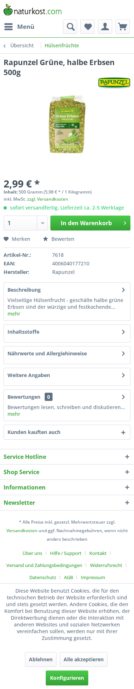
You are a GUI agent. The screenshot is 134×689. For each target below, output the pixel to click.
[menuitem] (19, 27)
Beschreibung (24, 289)
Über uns (32, 553)
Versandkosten (22, 531)
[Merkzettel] (87, 27)
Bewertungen (24, 396)
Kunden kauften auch (34, 432)
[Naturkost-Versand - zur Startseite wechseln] (32, 10)
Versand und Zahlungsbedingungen (44, 565)
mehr (14, 313)
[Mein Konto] (105, 27)
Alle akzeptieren (84, 659)
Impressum (93, 577)
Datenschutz (42, 577)
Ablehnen (41, 659)
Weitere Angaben (29, 375)
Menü (25, 26)
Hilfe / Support (65, 553)
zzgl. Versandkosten (47, 199)
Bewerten (62, 238)
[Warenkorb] (122, 27)
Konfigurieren (67, 677)
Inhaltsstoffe (23, 331)
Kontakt (97, 553)
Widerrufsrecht (106, 565)
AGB (68, 577)
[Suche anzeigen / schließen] (70, 27)
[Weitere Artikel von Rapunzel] (114, 83)
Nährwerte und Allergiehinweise (47, 353)
